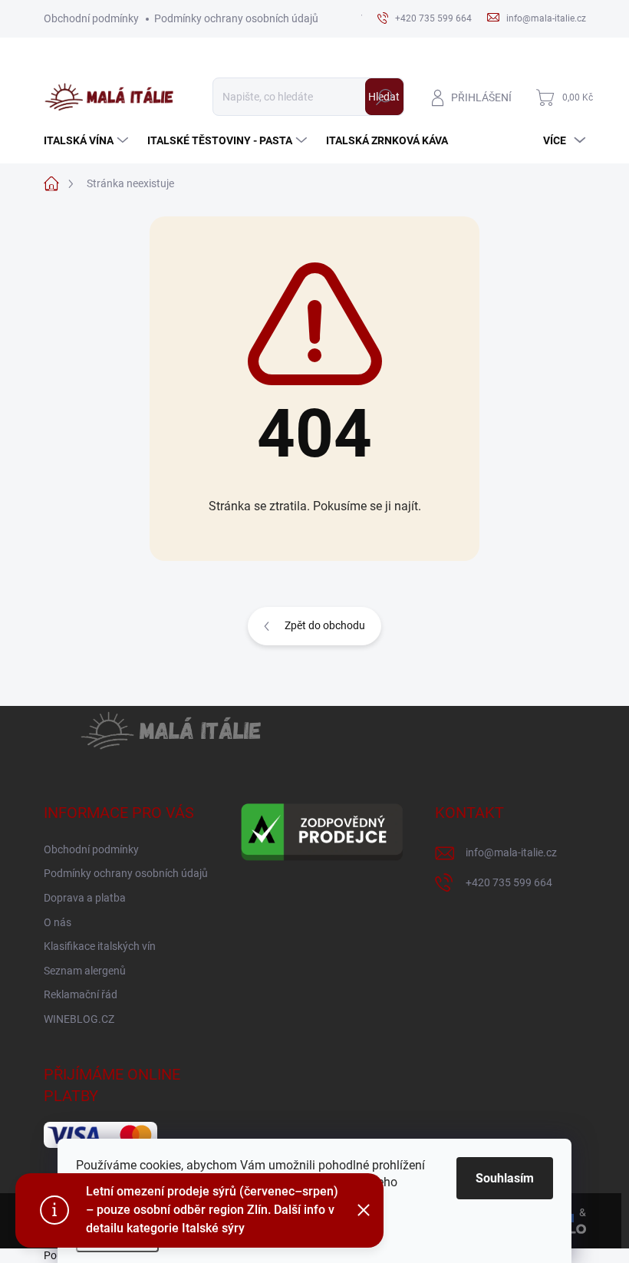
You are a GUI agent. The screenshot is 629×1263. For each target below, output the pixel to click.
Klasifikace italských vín (100, 946)
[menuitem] (88, 140)
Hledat (384, 97)
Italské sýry (213, 1228)
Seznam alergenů (85, 971)
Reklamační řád (80, 994)
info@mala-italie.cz (511, 852)
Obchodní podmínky (91, 18)
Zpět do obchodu (325, 625)
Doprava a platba (85, 898)
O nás (57, 922)
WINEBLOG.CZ (79, 1019)
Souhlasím (505, 1178)
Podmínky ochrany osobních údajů (236, 18)
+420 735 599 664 (509, 882)
